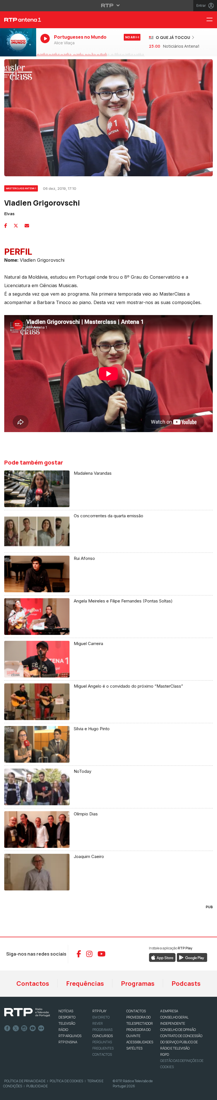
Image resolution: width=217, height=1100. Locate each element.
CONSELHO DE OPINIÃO (178, 1029)
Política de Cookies (66, 1081)
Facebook (7, 1028)
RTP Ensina (67, 1042)
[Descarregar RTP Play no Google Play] (192, 957)
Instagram (24, 1028)
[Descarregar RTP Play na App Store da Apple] (162, 957)
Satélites (134, 1048)
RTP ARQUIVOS (69, 1035)
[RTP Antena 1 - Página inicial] (18, 19)
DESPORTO (66, 1017)
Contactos (32, 983)
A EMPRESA (169, 1011)
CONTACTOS (136, 1011)
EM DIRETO (101, 1017)
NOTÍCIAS (65, 1011)
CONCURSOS (102, 1035)
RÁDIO (63, 1029)
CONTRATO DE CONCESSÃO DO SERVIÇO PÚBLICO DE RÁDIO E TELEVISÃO (181, 1042)
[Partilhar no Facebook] (5, 226)
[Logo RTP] (27, 1012)
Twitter (16, 1028)
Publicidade (37, 1086)
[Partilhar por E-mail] (27, 226)
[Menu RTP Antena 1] (211, 20)
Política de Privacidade (24, 1081)
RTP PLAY (99, 1011)
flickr (41, 1028)
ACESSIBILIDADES (139, 1042)
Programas (138, 983)
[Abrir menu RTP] (109, 5)
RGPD (164, 1054)
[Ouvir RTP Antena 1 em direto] (18, 42)
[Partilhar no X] (16, 226)
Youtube (33, 1028)
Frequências (85, 983)
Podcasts (186, 983)
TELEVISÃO (66, 1023)
